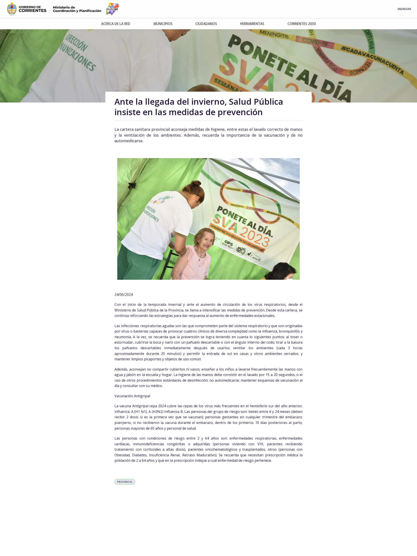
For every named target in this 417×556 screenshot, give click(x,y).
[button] (116, 23)
